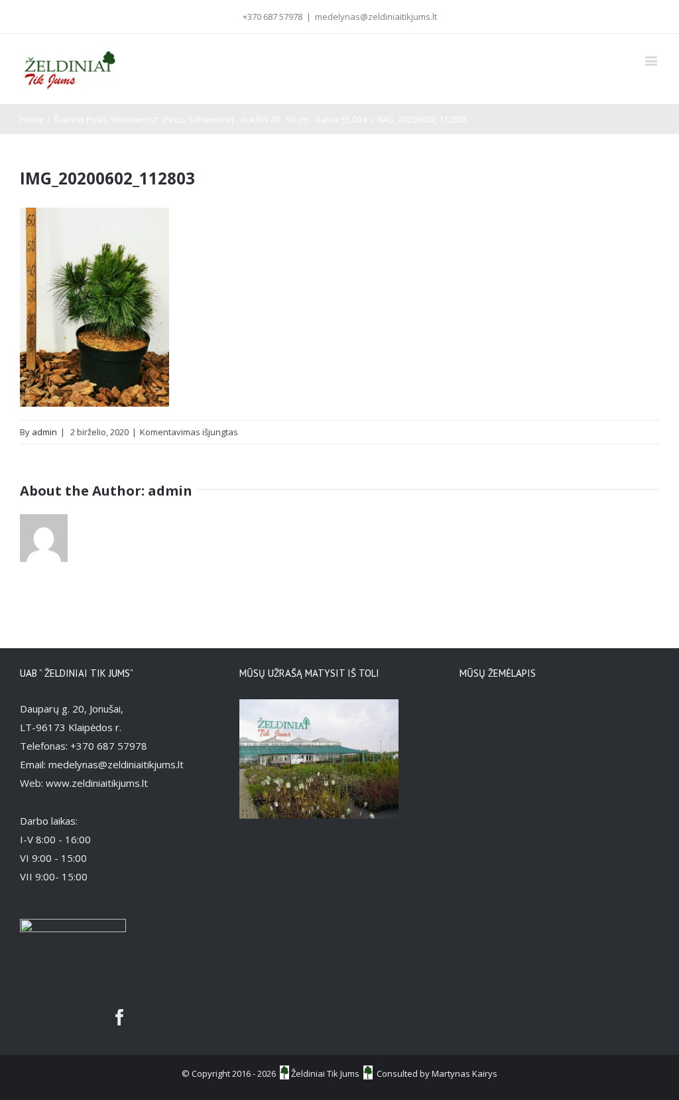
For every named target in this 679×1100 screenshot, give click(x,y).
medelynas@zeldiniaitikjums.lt (376, 17)
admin (44, 432)
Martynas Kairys (464, 1073)
